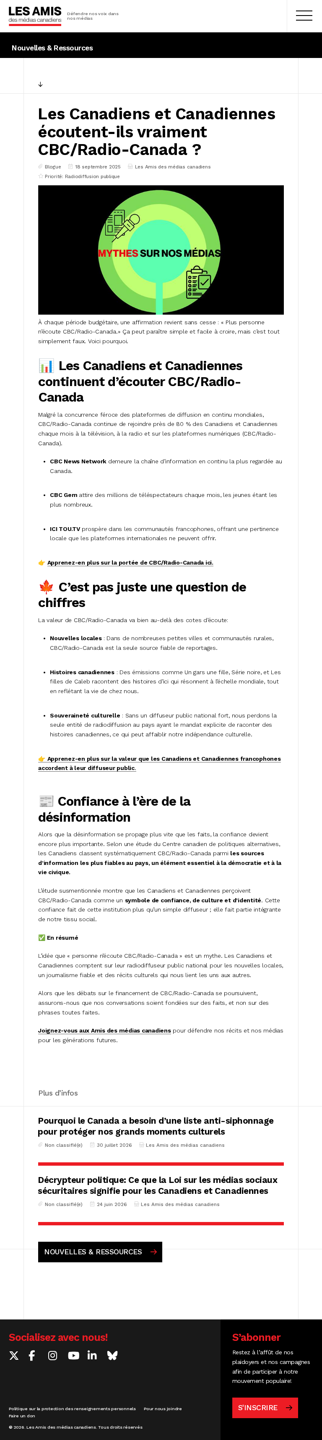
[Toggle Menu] (304, 16)
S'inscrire (258, 1407)
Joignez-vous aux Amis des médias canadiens (104, 1030)
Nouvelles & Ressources (52, 48)
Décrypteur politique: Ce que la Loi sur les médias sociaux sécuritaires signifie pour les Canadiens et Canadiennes (157, 1185)
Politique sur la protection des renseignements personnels (73, 1408)
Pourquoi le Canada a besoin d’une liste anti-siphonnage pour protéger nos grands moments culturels (156, 1125)
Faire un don (22, 1416)
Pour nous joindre (163, 1408)
